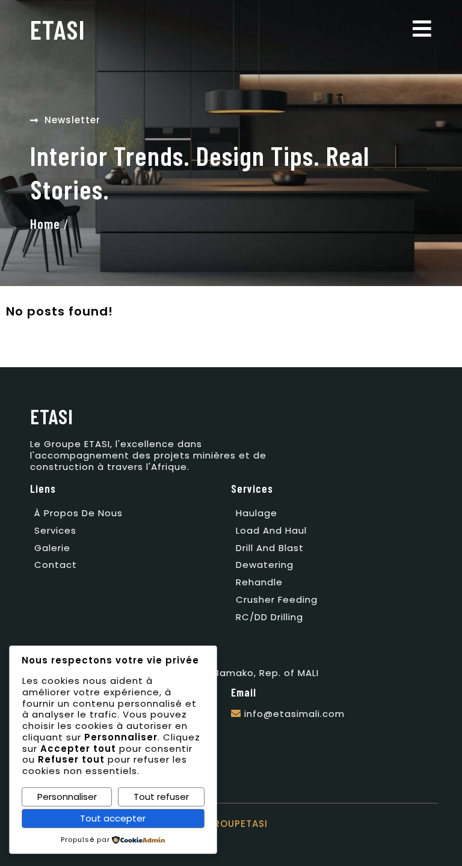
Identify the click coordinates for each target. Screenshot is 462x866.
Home (45, 223)
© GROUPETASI (231, 823)
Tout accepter (113, 818)
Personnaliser (67, 796)
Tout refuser (161, 796)
